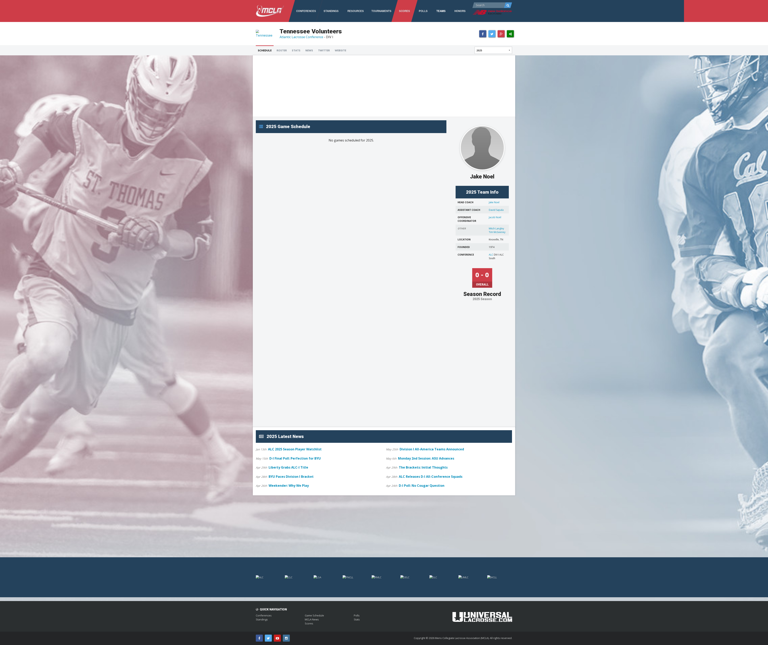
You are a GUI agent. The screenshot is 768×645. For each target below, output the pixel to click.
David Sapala (496, 210)
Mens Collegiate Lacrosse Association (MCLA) (462, 638)
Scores (309, 623)
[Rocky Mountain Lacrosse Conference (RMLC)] (384, 577)
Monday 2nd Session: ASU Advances (426, 458)
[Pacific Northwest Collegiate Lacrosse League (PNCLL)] (355, 577)
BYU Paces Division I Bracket (291, 476)
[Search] (508, 5)
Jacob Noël (495, 217)
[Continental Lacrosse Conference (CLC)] (297, 577)
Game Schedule (314, 615)
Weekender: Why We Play (289, 485)
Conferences (264, 615)
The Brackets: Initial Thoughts (423, 467)
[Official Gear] (482, 614)
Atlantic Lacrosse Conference (301, 37)
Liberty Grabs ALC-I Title (288, 467)
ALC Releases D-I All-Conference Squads (430, 476)
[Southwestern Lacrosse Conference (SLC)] (441, 577)
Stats (357, 619)
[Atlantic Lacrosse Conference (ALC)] (268, 577)
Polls (357, 615)
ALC (491, 254)
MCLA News (312, 619)
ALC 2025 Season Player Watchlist (295, 449)
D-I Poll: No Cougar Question (421, 485)
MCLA (270, 11)
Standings (262, 619)
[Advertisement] (376, 86)
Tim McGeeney (497, 232)
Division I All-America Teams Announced (432, 449)
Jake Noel (494, 202)
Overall (482, 284)
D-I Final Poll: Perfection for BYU (295, 458)
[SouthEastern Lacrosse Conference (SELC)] (412, 577)
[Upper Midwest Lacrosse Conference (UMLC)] (470, 577)
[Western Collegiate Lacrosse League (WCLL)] (499, 577)
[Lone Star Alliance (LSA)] (326, 577)
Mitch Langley (496, 228)
